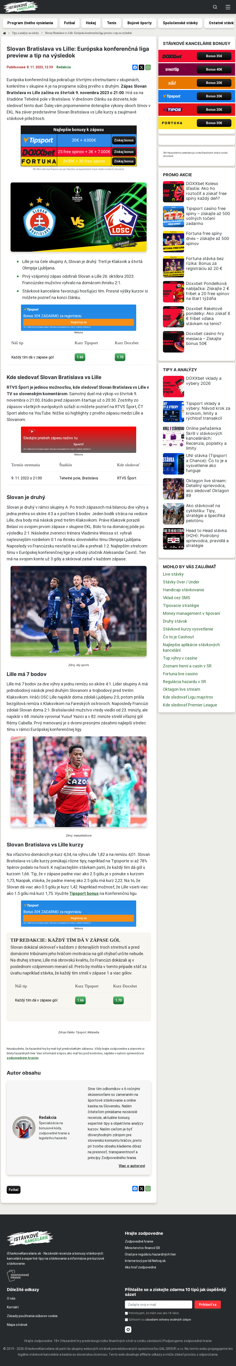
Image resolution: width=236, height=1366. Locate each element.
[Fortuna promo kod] (172, 123)
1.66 (80, 357)
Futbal (69, 23)
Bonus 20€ (214, 83)
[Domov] (4, 33)
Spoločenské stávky (180, 23)
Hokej (91, 23)
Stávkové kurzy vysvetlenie (188, 629)
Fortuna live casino (180, 673)
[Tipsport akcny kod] (172, 96)
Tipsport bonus (84, 893)
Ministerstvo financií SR (142, 1248)
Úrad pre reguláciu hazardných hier (150, 1254)
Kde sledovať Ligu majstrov (188, 697)
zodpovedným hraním (22, 1058)
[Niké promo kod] (172, 83)
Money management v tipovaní (191, 613)
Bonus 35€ (214, 56)
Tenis (111, 23)
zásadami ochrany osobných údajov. (168, 1319)
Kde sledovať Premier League (190, 704)
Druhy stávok (175, 621)
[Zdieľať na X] (141, 67)
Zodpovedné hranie (139, 1241)
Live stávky (173, 574)
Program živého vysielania (30, 23)
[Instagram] (128, 1329)
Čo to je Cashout (178, 636)
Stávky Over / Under (181, 582)
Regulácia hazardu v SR (184, 681)
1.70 (120, 357)
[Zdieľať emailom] (148, 67)
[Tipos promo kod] (172, 110)
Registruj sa (79, 322)
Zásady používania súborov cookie (32, 1316)
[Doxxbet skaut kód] (172, 56)
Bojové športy (139, 23)
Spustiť (79, 444)
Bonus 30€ (214, 123)
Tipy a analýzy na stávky (25, 33)
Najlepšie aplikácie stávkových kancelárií (191, 647)
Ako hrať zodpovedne (140, 1267)
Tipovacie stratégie (181, 605)
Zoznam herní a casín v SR (187, 666)
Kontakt (13, 1307)
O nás (11, 1298)
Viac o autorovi (132, 1166)
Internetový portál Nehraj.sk (145, 1261)
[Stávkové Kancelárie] (62, 1238)
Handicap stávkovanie (183, 589)
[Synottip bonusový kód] (172, 69)
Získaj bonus (124, 140)
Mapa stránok (17, 1325)
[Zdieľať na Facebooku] (135, 67)
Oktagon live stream (181, 689)
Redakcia (63, 67)
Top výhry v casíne (180, 658)
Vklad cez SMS (176, 597)
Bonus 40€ (214, 69)
